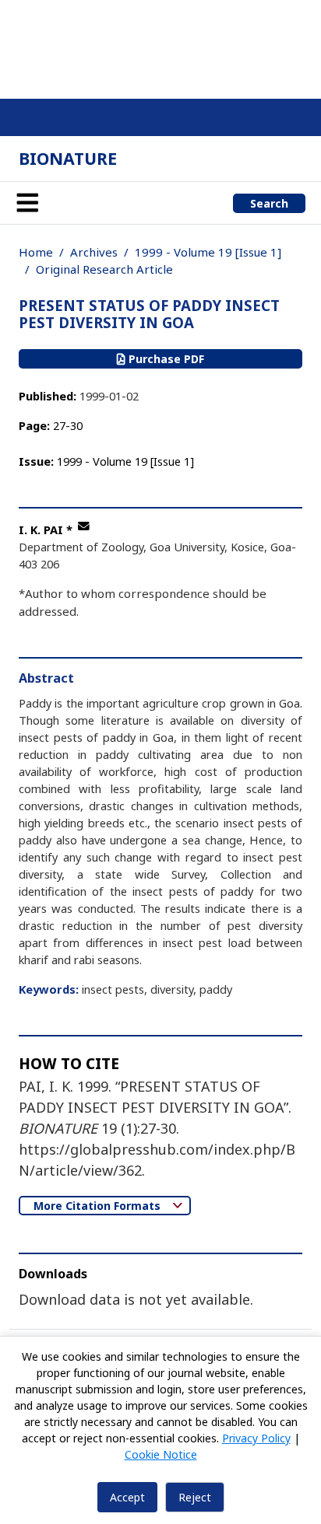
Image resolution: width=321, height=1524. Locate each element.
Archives (94, 252)
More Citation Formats (99, 1205)
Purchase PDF (164, 358)
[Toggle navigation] (27, 203)
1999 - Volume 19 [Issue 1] (208, 252)
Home (36, 252)
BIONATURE (68, 158)
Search (269, 203)
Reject (194, 1497)
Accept (127, 1497)
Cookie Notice (161, 1454)
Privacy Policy (256, 1438)
